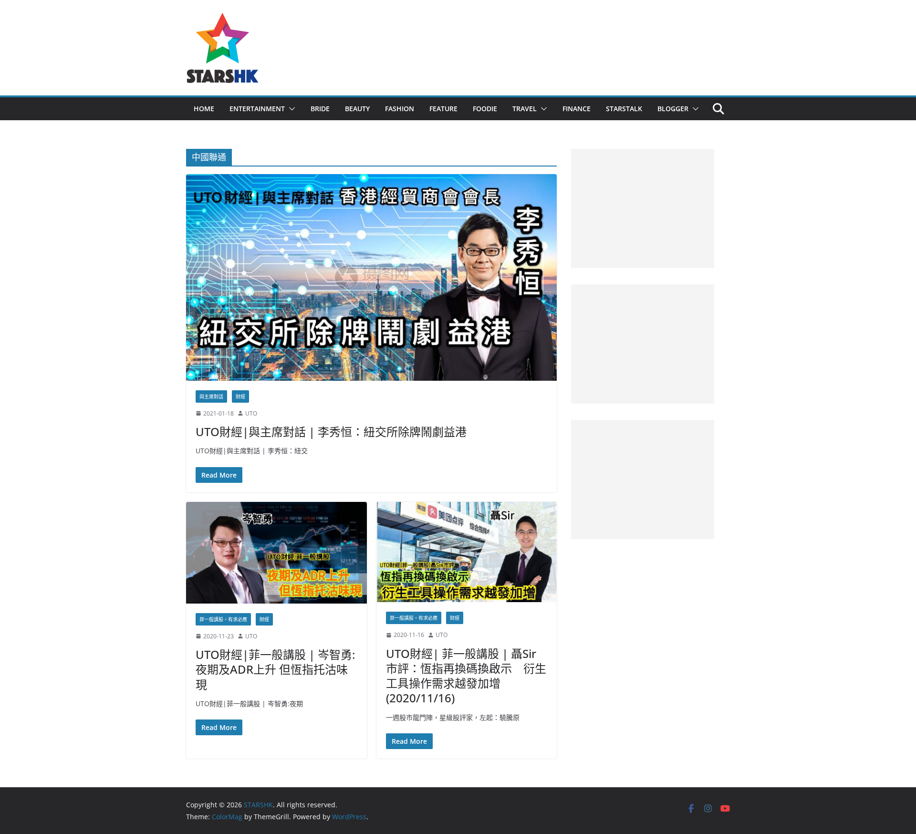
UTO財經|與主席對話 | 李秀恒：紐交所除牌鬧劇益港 (331, 431)
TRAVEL (524, 108)
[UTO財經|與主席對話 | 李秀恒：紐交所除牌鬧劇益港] (371, 277)
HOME (204, 108)
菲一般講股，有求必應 (223, 619)
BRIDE (320, 108)
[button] (290, 108)
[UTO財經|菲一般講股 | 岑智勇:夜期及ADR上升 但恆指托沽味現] (276, 553)
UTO (251, 413)
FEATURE (443, 108)
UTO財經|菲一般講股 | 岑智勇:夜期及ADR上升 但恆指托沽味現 (275, 669)
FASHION (399, 108)
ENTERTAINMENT (257, 108)
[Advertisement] (642, 208)
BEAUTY (357, 108)
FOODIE (485, 108)
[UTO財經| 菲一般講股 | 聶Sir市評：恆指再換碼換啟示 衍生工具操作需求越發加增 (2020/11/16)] (466, 552)
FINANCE (576, 108)
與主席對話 (211, 396)
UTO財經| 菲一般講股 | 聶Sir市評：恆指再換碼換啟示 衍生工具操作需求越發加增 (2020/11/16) (466, 676)
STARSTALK (624, 108)
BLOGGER (672, 108)
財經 (240, 396)
